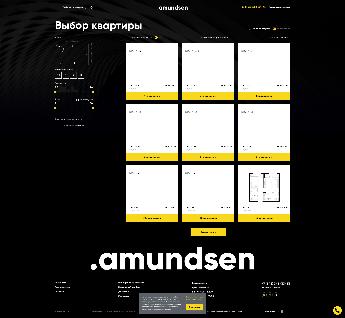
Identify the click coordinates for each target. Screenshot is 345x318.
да (152, 37)
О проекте (60, 283)
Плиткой (284, 37)
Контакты (123, 296)
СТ (58, 75)
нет (160, 37)
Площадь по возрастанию (213, 37)
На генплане (283, 29)
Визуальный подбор (129, 287)
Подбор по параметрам (131, 283)
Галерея (59, 292)
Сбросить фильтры (75, 125)
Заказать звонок (279, 7)
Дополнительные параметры (68, 119)
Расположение (62, 287)
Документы (124, 292)
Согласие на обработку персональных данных (223, 311)
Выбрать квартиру (75, 7)
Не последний (86, 100)
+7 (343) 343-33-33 (253, 7)
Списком (271, 37)
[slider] (55, 92)
